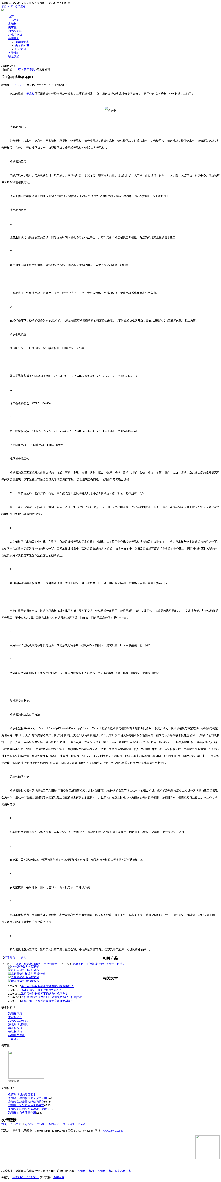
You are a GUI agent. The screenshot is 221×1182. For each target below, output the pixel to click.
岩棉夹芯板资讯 (18, 1020)
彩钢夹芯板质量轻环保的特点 (26, 1101)
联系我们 (20, 6)
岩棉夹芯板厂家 (121, 1170)
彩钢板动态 (22, 41)
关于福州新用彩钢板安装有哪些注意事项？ (47, 986)
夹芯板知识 (22, 45)
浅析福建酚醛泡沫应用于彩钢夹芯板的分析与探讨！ (53, 997)
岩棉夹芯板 (15, 31)
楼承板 (30, 93)
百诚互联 (58, 1177)
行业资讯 (20, 49)
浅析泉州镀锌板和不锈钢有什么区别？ (44, 993)
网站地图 (7, 6)
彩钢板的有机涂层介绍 (22, 1112)
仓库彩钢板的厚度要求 (22, 1094)
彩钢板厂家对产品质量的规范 (26, 1105)
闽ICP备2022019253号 (25, 1177)
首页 (11, 16)
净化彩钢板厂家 (101, 1170)
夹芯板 (12, 27)
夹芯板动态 (15, 1017)
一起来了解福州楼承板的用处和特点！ (36, 963)
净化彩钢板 (15, 34)
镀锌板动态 (15, 1031)
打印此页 (9, 957)
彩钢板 (12, 23)
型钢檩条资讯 (16, 1035)
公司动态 (13, 1039)
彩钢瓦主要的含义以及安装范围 (27, 1098)
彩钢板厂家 (84, 1170)
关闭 (23, 957)
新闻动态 (53, 1124)
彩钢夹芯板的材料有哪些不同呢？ (29, 1109)
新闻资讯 (29, 69)
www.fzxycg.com (18, 85)
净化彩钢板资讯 (18, 1024)
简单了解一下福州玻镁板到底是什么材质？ (98, 963)
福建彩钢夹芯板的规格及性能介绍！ (43, 989)
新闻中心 (13, 38)
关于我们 (13, 52)
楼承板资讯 (15, 1028)
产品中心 (13, 20)
